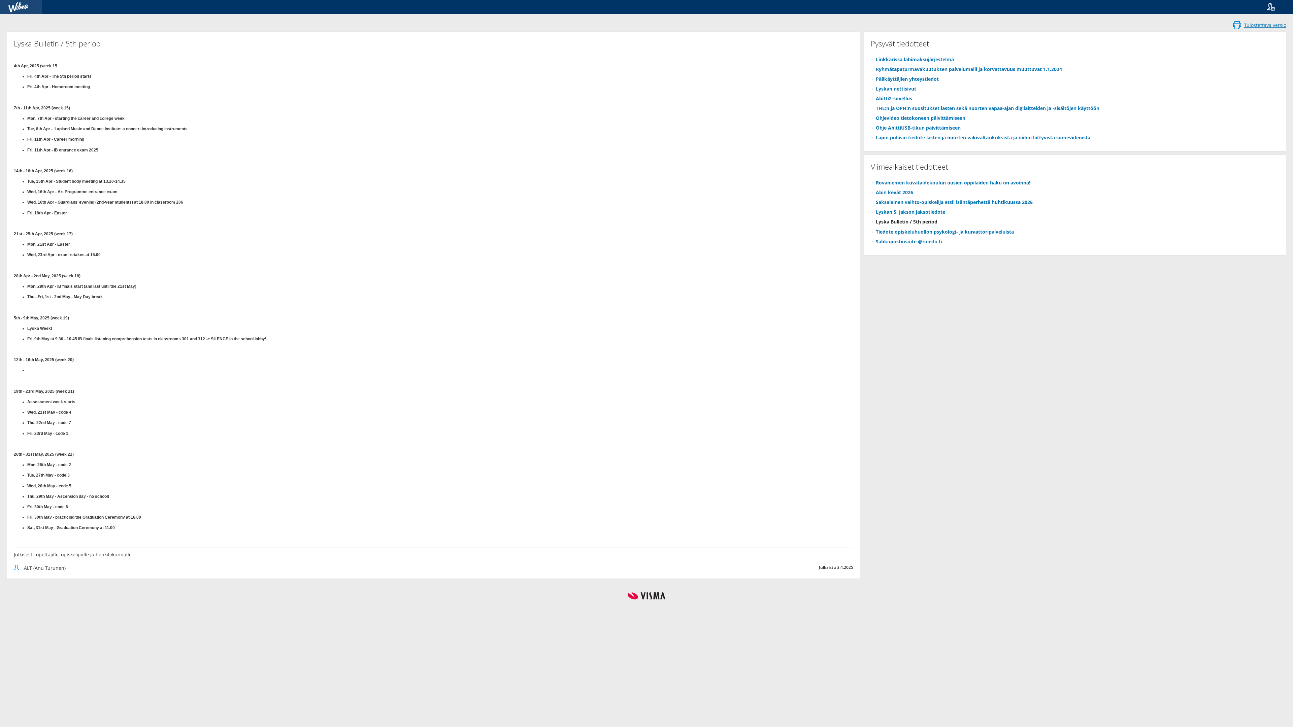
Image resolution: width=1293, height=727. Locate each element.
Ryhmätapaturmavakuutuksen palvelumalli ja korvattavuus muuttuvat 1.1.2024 (969, 69)
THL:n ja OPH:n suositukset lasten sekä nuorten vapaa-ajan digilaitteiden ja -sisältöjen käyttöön (987, 108)
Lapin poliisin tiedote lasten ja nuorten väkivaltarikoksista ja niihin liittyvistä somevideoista (983, 137)
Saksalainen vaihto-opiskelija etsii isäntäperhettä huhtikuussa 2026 (954, 202)
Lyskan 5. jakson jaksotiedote (910, 212)
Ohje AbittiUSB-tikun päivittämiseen (918, 128)
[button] (1275, 7)
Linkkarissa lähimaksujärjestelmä (915, 59)
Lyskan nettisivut (896, 88)
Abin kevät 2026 (894, 192)
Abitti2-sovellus (894, 98)
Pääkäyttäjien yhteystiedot (907, 79)
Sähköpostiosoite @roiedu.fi (909, 241)
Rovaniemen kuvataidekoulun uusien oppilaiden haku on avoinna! (953, 182)
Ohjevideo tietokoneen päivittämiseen (920, 118)
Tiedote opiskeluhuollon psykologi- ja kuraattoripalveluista (945, 232)
